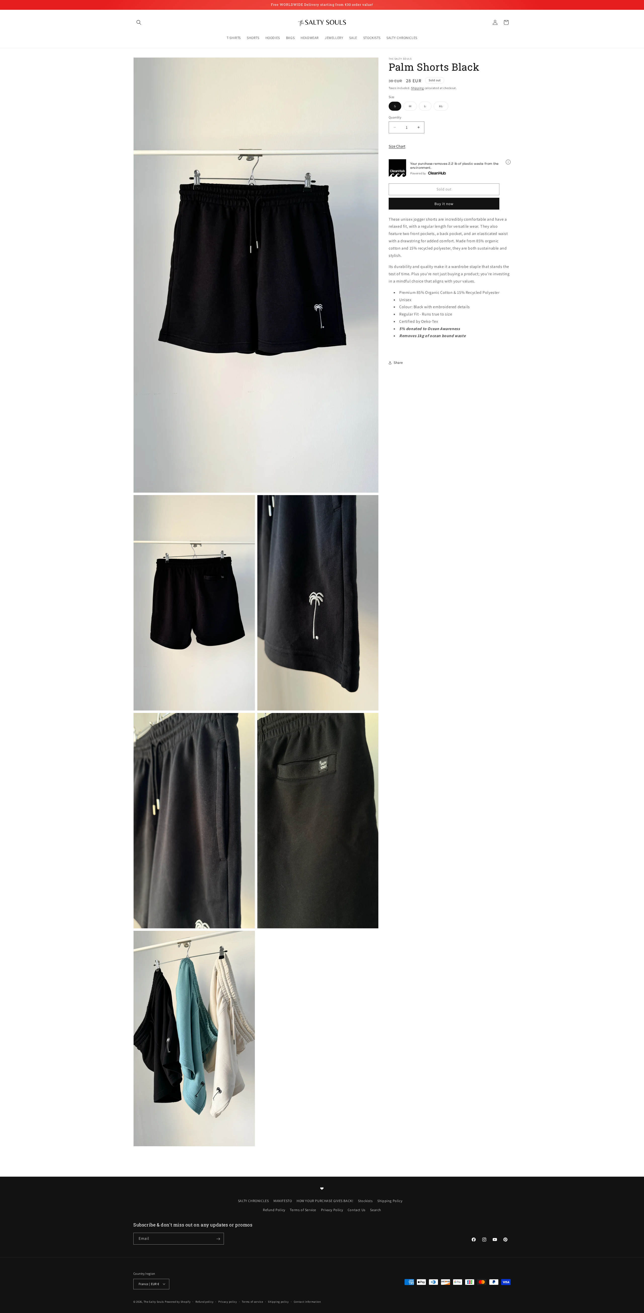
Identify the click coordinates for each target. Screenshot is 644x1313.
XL (443, 107)
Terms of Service (303, 1210)
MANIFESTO (282, 1201)
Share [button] (398, 362)
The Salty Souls (154, 1301)
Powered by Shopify (178, 1301)
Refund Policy (274, 1210)
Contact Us (357, 1210)
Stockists (365, 1201)
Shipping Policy (389, 1201)
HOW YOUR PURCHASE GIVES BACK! (325, 1201)
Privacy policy (227, 1301)
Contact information (307, 1301)
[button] (138, 22)
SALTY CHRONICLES (253, 1201)
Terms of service (252, 1301)
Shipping (417, 88)
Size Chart (397, 146)
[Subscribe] (218, 1239)
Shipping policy (278, 1301)
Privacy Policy (332, 1210)
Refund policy (204, 1301)
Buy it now (444, 203)
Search (375, 1210)
